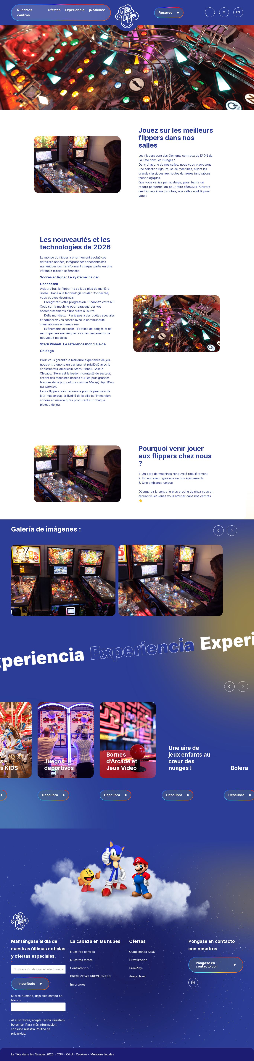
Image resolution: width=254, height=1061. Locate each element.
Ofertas (54, 10)
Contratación (79, 968)
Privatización (138, 960)
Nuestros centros (82, 952)
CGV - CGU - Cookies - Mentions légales (85, 1054)
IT (238, 28)
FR (238, 19)
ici (151, 496)
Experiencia (74, 10)
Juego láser (137, 976)
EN (238, 24)
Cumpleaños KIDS (142, 952)
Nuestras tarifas (81, 960)
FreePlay (135, 968)
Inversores (77, 984)
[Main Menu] (224, 12)
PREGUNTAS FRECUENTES (90, 976)
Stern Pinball (83, 369)
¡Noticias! (97, 10)
